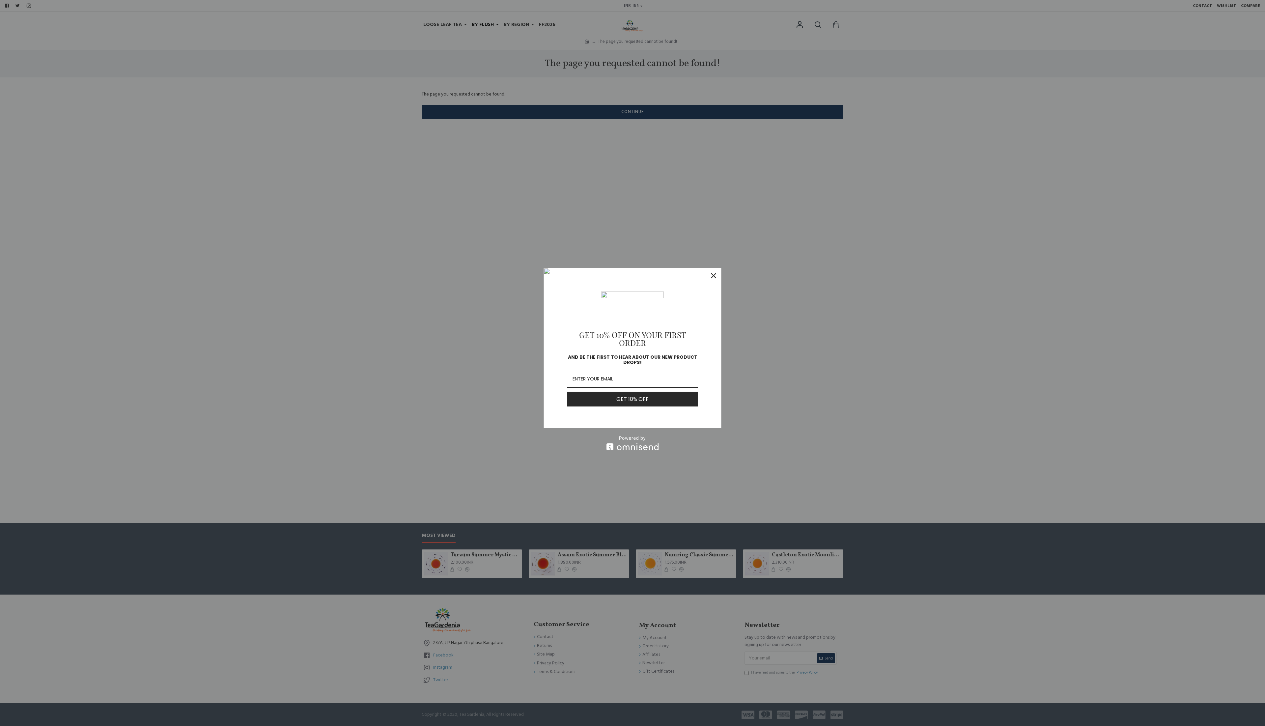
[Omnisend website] (632, 443)
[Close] (713, 276)
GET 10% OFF (632, 399)
